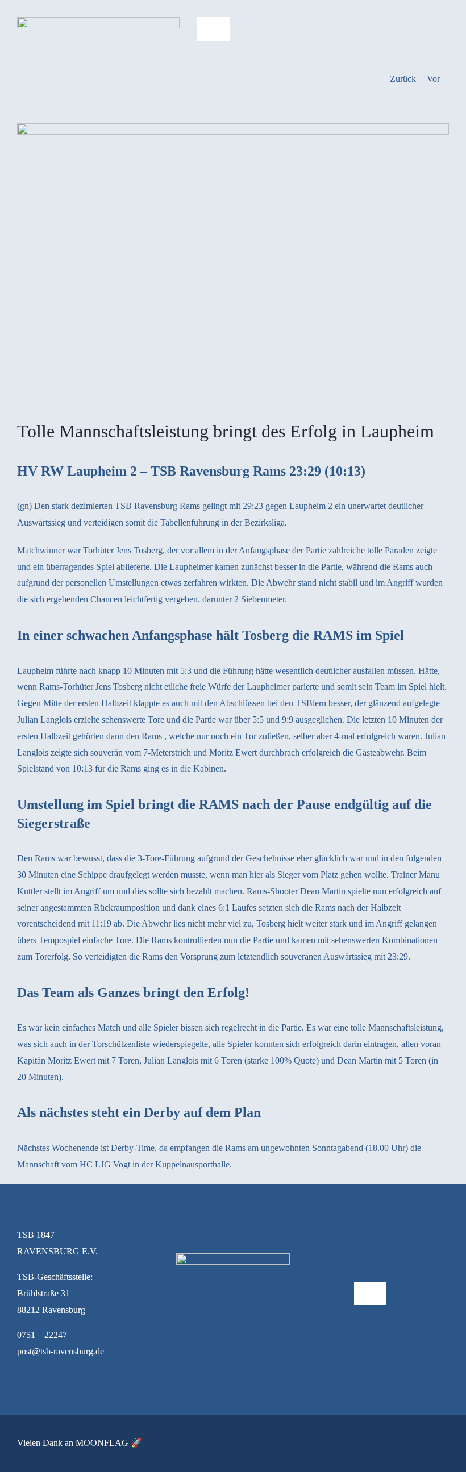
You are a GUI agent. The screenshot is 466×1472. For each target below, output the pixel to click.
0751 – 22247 (42, 1335)
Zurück (403, 79)
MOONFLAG (102, 1443)
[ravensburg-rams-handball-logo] (98, 21)
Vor (433, 79)
